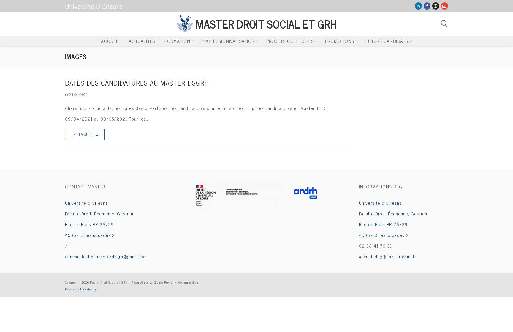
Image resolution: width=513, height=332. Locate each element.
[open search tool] (444, 23)
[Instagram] (435, 5)
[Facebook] (427, 5)
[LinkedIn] (418, 5)
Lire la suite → (84, 134)
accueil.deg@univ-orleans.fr (387, 256)
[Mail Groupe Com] (444, 5)
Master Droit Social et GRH (266, 23)
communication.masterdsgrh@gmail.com (106, 256)
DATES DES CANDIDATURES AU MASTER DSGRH (137, 83)
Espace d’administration (80, 289)
